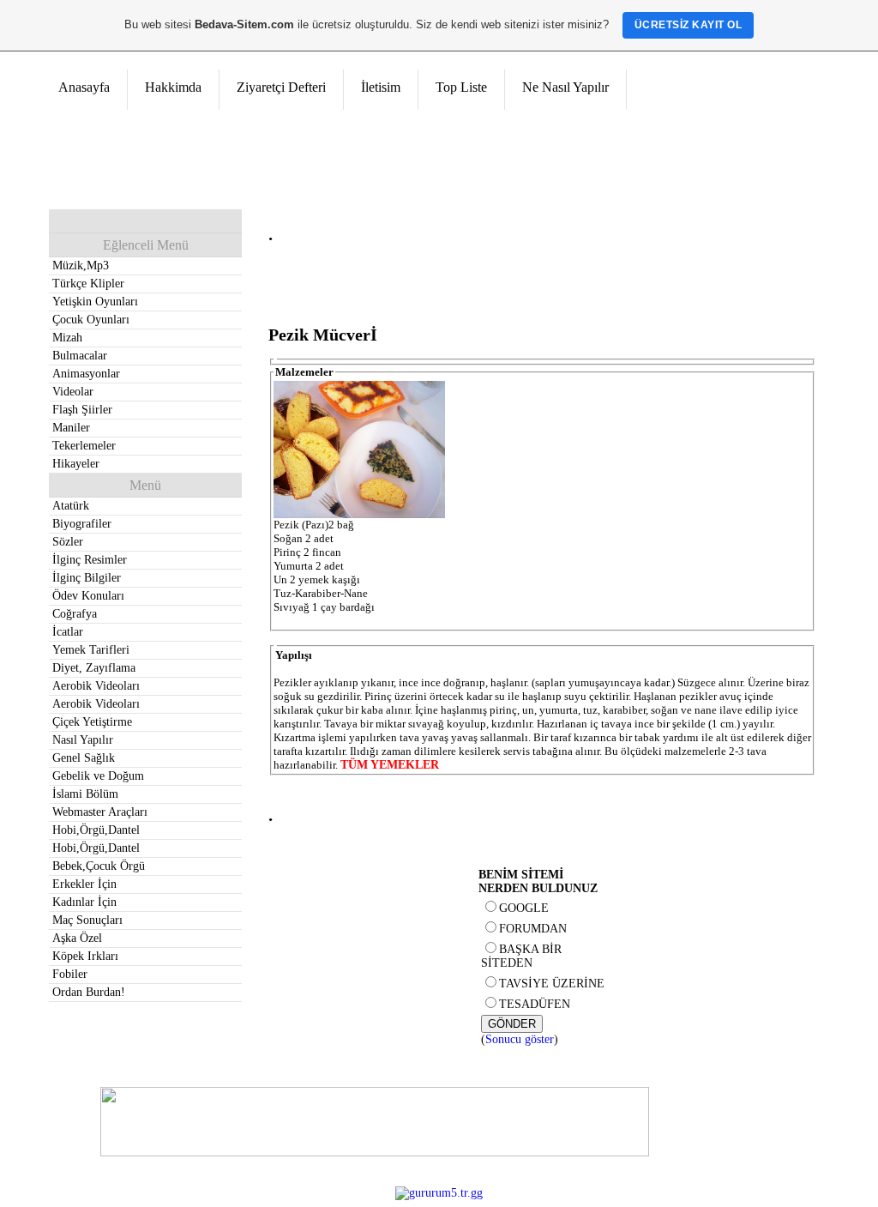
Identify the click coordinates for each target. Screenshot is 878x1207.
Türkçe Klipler (88, 283)
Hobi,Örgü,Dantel (96, 830)
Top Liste (461, 87)
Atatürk (70, 505)
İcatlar (67, 631)
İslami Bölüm (85, 794)
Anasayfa (84, 87)
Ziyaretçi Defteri (281, 87)
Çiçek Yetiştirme (92, 721)
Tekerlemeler (84, 445)
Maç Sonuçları (87, 920)
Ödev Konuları (88, 595)
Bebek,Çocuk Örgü (98, 866)
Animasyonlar (86, 373)
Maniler (71, 427)
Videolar (72, 391)
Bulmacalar (79, 355)
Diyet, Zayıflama (93, 667)
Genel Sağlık (83, 757)
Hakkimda (173, 87)
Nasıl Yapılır (82, 739)
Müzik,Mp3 (80, 265)
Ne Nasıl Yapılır (565, 87)
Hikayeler (75, 463)
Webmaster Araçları (99, 812)
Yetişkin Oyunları (95, 301)
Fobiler (69, 974)
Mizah (67, 337)
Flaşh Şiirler (82, 409)
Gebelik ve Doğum (98, 775)
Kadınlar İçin (84, 902)
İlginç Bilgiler (86, 577)
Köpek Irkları (85, 956)
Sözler (67, 541)
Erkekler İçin (84, 884)
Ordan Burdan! (88, 992)
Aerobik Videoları (96, 685)
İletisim (380, 87)
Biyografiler (81, 523)
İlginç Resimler (89, 559)
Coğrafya (74, 613)
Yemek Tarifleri (90, 649)
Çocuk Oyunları (90, 319)
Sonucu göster (519, 1039)
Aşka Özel (77, 938)
